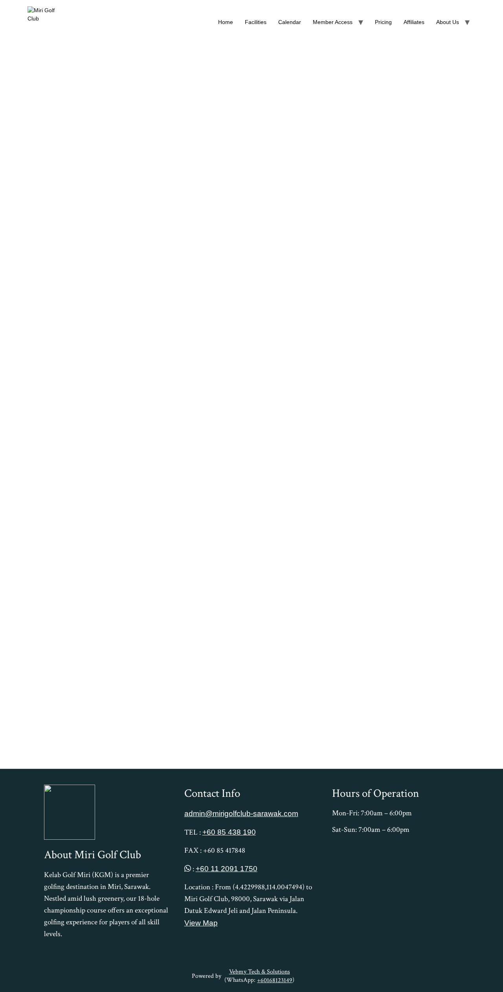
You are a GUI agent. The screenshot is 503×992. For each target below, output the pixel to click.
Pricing (383, 22)
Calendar (289, 22)
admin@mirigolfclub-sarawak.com (241, 813)
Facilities (255, 22)
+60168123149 (274, 980)
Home (225, 22)
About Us (447, 22)
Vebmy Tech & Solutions (259, 972)
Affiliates (414, 22)
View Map (201, 922)
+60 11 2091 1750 (226, 868)
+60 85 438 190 (229, 832)
